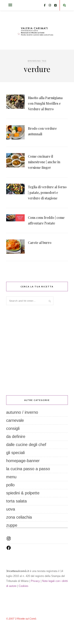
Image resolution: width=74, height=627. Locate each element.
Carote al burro (39, 242)
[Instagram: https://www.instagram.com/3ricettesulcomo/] (8, 539)
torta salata (16, 501)
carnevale (15, 420)
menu (11, 477)
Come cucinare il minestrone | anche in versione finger (44, 162)
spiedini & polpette (22, 493)
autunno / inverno (22, 412)
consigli (13, 428)
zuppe (11, 525)
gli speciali (15, 452)
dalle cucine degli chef (26, 444)
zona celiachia (19, 517)
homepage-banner (23, 460)
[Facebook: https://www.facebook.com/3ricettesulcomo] (8, 549)
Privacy (35, 581)
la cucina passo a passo (28, 468)
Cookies (23, 585)
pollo (10, 485)
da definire (15, 436)
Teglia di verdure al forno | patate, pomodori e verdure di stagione (47, 192)
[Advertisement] (37, 350)
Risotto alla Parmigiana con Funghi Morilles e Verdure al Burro (45, 103)
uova (10, 509)
